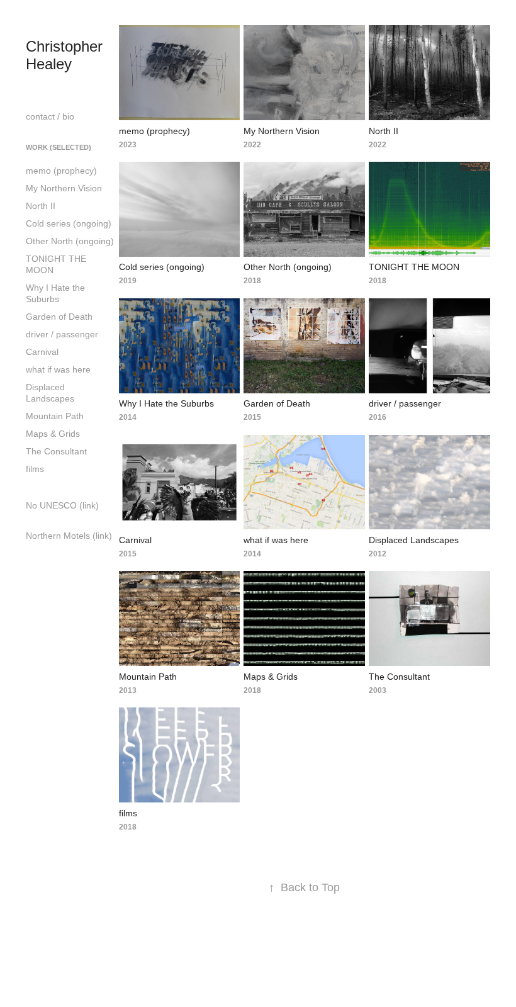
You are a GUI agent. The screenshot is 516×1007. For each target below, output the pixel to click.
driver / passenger (62, 334)
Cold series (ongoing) (68, 223)
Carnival (42, 352)
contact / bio (50, 116)
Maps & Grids (53, 434)
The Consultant (56, 451)
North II (40, 206)
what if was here (58, 369)
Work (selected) (58, 147)
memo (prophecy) (61, 171)
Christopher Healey (66, 55)
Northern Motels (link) (69, 536)
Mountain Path (55, 416)
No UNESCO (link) (62, 505)
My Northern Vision (64, 188)
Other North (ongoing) (70, 241)
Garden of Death (59, 317)
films (35, 469)
